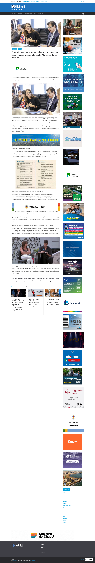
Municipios (65, 507)
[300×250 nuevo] (72, 241)
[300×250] (72, 38)
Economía (20, 13)
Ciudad (64, 492)
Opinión (64, 509)
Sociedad (65, 518)
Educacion (65, 501)
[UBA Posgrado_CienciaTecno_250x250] (71, 149)
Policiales (65, 511)
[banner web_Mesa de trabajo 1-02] (73, 410)
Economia (65, 499)
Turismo (64, 522)
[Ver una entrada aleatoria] (82, 13)
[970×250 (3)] (36, 134)
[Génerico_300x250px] (72, 20)
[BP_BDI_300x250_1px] (21, 61)
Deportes (65, 497)
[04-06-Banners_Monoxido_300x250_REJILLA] (72, 314)
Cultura (64, 494)
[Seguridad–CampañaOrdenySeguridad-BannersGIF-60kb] (72, 369)
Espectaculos (65, 503)
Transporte (65, 520)
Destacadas (14, 49)
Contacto (40, 13)
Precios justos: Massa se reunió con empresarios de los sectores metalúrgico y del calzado (53, 303)
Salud (64, 516)
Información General (30, 13)
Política (14, 13)
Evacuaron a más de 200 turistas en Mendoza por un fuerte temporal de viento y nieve (35, 303)
